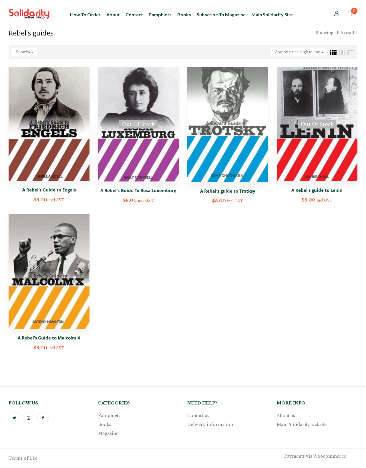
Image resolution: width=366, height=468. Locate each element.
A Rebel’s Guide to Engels (49, 190)
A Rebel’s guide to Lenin (317, 190)
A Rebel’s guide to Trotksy (227, 191)
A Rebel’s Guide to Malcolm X (49, 338)
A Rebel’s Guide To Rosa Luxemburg (138, 190)
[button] (349, 14)
